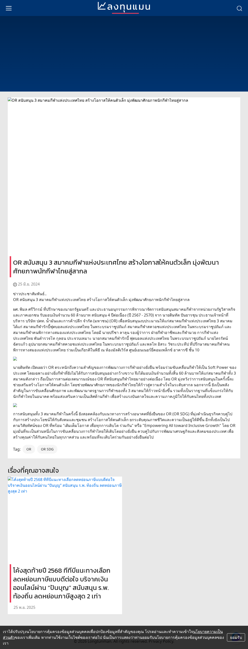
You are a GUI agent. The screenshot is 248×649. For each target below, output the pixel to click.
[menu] (9, 8)
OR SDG (47, 449)
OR (28, 449)
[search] (239, 8)
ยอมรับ (236, 637)
